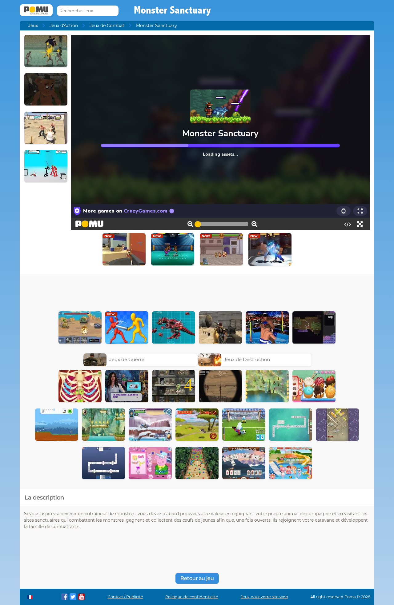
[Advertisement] (197, 291)
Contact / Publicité (125, 597)
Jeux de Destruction (247, 359)
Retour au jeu (197, 578)
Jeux (33, 25)
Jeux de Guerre (126, 359)
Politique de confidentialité (191, 597)
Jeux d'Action (64, 25)
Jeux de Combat (107, 25)
